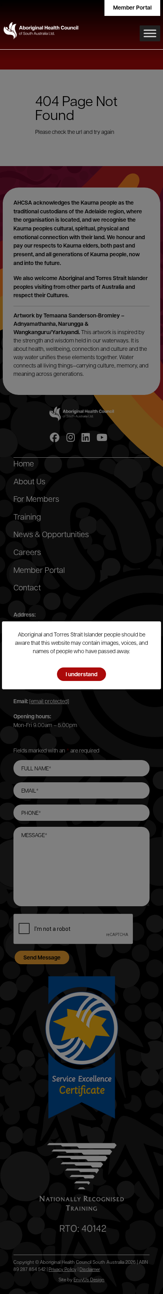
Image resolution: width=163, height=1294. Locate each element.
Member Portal (132, 7)
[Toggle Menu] (150, 33)
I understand (81, 674)
